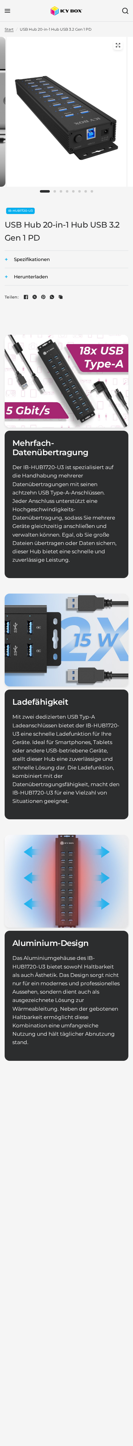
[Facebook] (26, 297)
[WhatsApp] (52, 297)
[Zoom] (117, 45)
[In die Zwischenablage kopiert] (60, 297)
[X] (34, 297)
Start (9, 29)
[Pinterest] (43, 297)
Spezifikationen (32, 259)
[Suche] (124, 11)
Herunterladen (31, 277)
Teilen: (12, 297)
